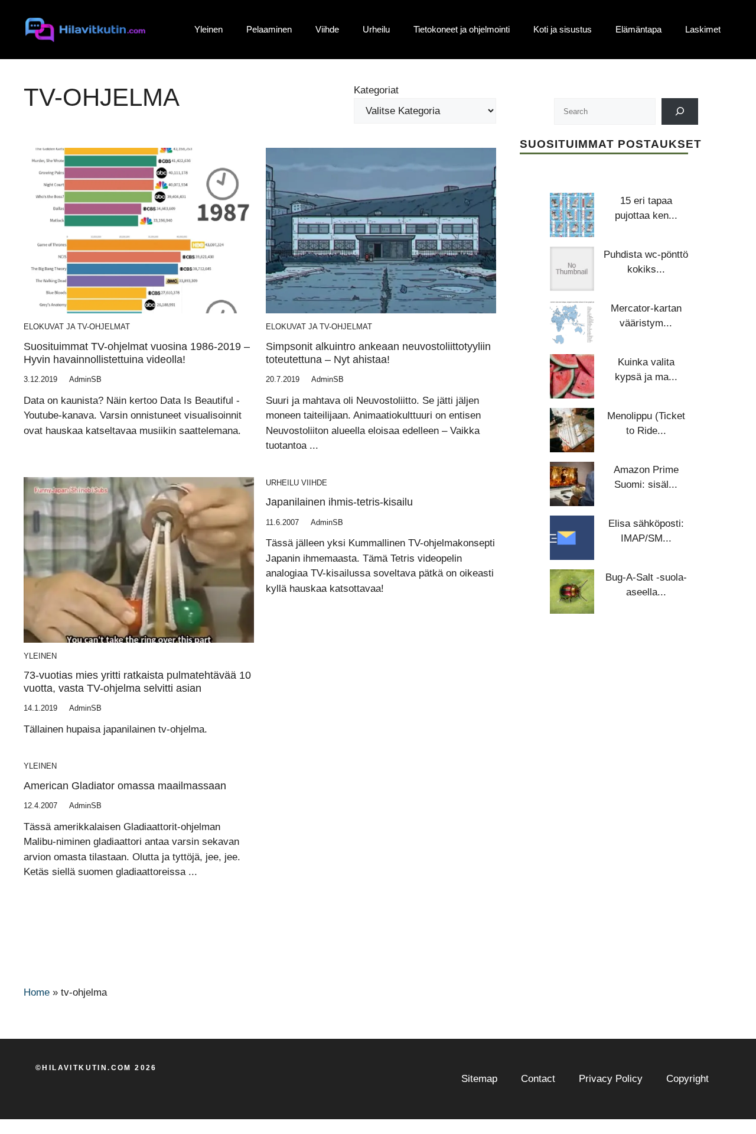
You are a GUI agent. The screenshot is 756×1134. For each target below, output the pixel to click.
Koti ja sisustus (562, 29)
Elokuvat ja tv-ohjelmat (77, 326)
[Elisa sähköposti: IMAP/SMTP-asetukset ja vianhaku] (572, 538)
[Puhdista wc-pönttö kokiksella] (572, 269)
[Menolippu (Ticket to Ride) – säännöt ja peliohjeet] (572, 430)
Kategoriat (376, 90)
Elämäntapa (638, 29)
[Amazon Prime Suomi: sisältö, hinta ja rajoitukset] (572, 484)
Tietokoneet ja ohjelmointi (461, 29)
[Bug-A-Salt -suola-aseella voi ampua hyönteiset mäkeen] (572, 591)
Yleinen (208, 29)
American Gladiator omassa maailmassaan (125, 786)
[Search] (680, 111)
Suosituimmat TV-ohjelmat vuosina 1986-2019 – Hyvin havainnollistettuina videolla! (137, 353)
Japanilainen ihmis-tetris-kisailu (339, 502)
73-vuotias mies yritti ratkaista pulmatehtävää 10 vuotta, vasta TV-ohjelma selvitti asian (137, 681)
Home (37, 992)
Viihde (327, 29)
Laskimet (703, 29)
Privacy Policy (611, 1078)
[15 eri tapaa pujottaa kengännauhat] (572, 215)
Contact (538, 1078)
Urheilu (376, 29)
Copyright (687, 1078)
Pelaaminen (269, 29)
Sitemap (479, 1078)
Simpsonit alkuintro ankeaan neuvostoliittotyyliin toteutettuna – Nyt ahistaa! (378, 353)
